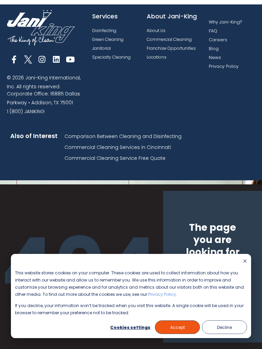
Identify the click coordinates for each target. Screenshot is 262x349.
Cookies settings (130, 327)
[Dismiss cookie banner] (245, 261)
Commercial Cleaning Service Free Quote (114, 158)
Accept (177, 327)
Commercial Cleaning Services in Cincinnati (117, 147)
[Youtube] (70, 59)
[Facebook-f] (14, 59)
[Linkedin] (56, 59)
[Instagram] (42, 59)
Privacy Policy (162, 294)
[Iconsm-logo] (28, 59)
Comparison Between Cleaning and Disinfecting (122, 136)
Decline (224, 327)
